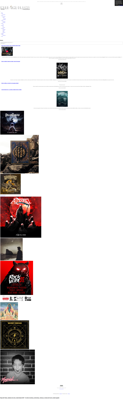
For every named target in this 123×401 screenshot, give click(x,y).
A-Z (3, 24)
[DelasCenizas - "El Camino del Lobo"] (12, 134)
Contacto (2, 34)
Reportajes (4, 29)
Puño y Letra (3, 28)
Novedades (4, 19)
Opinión (4, 30)
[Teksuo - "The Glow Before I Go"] (19, 173)
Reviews (2, 23)
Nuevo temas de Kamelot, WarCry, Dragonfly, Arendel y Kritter (11, 45)
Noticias (2, 15)
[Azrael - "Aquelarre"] (20, 237)
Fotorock (4, 27)
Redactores (4, 35)
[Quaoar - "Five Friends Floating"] (11, 260)
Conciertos (4, 16)
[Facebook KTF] (61, 38)
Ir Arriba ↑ (69, 393)
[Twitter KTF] (59, 38)
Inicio (2, 12)
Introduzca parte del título (4, 42)
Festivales (4, 14)
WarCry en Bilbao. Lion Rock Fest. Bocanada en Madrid (10, 83)
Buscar (2, 36)
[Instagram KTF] (60, 38)
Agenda (2, 13)
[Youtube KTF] (62, 38)
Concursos (3, 33)
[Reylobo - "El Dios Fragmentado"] (9, 319)
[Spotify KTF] (63, 38)
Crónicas (2, 20)
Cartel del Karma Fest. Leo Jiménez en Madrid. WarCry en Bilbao (11, 89)
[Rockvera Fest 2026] (16, 301)
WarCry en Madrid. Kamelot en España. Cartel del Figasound (11, 61)
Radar (3, 31)
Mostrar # (2, 43)
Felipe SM (60, 393)
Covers (5, 18)
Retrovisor (4, 32)
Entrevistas (3, 25)
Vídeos (3, 17)
